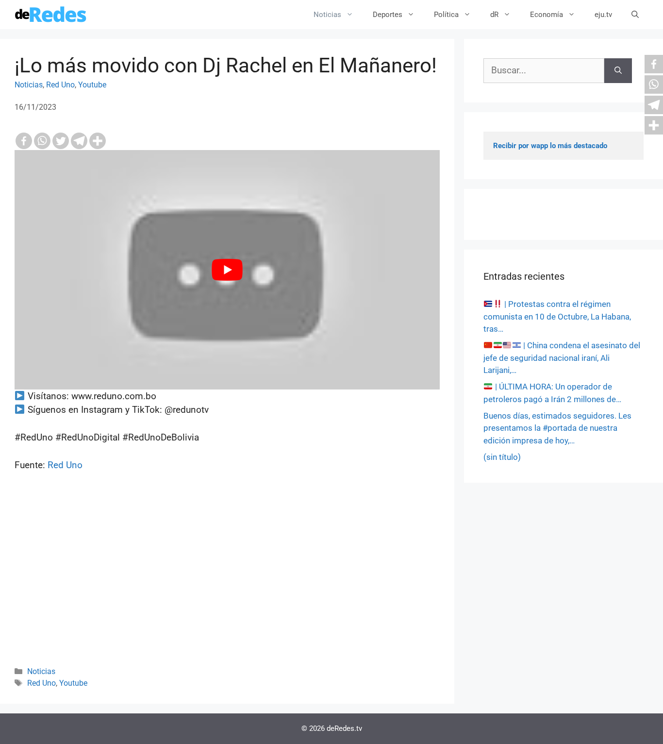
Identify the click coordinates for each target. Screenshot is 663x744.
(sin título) (502, 457)
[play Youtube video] (227, 269)
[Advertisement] (227, 582)
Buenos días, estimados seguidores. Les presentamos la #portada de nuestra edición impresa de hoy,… (557, 428)
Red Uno (60, 84)
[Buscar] (618, 70)
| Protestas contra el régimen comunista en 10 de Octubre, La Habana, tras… (557, 316)
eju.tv (603, 14)
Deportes (387, 14)
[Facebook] (24, 141)
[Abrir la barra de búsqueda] (635, 14)
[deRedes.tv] (51, 14)
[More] (97, 141)
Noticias (327, 14)
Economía (546, 14)
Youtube (92, 84)
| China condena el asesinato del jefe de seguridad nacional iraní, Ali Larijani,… (561, 357)
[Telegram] (79, 141)
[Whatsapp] (42, 141)
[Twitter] (60, 141)
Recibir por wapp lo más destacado (550, 145)
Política (446, 14)
